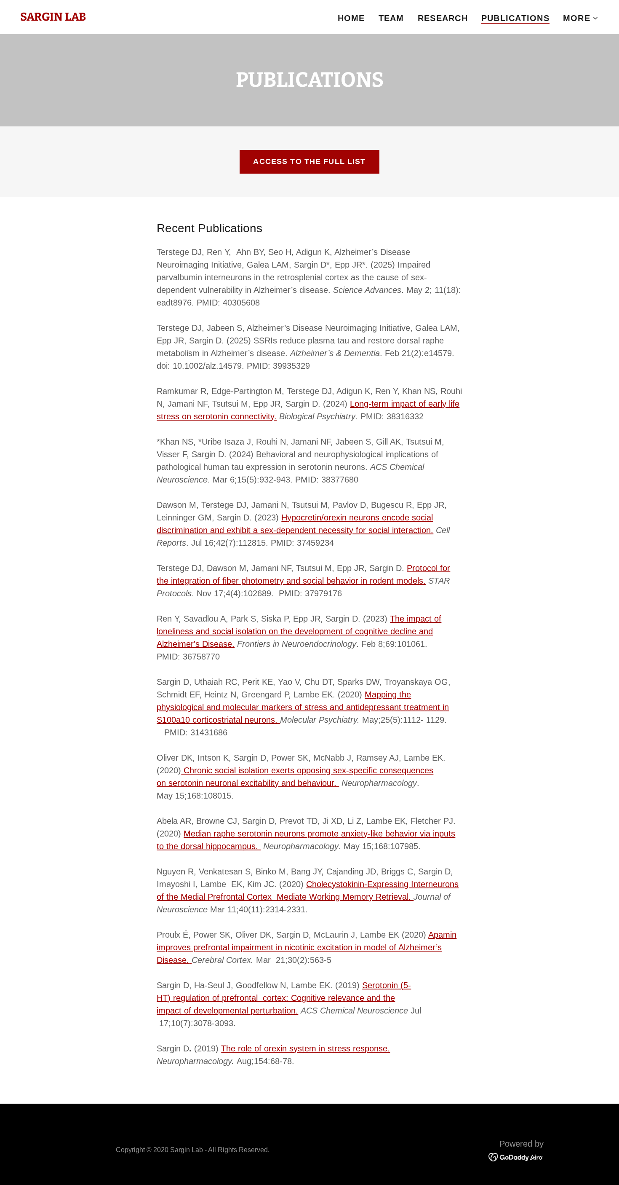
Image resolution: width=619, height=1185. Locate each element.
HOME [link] (351, 18)
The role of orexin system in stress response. (305, 1048)
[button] (581, 18)
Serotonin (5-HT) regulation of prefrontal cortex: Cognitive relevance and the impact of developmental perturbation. (284, 998)
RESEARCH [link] (443, 18)
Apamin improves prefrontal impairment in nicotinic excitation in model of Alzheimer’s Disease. (306, 947)
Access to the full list (309, 161)
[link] (53, 17)
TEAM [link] (391, 18)
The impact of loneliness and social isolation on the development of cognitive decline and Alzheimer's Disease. (299, 631)
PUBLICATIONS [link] (515, 18)
